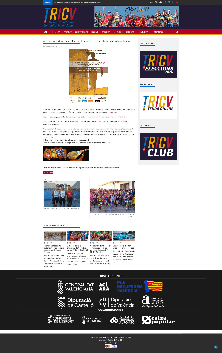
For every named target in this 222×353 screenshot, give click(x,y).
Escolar (94, 32)
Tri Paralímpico (144, 32)
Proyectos (158, 32)
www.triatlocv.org (99, 117)
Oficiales (130, 32)
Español (159, 2)
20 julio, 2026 (49, 243)
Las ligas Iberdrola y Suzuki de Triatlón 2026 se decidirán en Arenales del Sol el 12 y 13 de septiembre (89, 2)
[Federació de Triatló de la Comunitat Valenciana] (46, 32)
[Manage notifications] (216, 347)
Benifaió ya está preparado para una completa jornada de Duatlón (115, 215)
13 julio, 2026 (72, 243)
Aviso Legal (103, 340)
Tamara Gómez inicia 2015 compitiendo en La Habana (62, 208)
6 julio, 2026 (118, 243)
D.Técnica (106, 32)
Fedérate (68, 32)
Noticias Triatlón (48, 172)
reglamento (114, 112)
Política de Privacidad (115, 340)
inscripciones (123, 117)
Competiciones (81, 32)
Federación (55, 32)
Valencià (153, 2)
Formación (118, 32)
